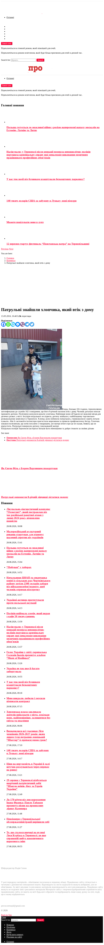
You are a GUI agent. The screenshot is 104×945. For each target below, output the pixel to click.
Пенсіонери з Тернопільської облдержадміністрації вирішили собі (27, 820)
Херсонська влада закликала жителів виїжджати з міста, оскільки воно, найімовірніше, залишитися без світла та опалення (28, 716)
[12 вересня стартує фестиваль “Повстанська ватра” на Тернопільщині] (54, 233)
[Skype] (13, 324)
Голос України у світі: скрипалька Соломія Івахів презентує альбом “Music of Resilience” (26, 655)
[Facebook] (3, 324)
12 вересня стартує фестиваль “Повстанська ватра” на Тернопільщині (47, 243)
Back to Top (6, 915)
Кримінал (10, 31)
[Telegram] (27, 324)
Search (40, 60)
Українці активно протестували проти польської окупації (25, 601)
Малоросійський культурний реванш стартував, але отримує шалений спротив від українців (25, 534)
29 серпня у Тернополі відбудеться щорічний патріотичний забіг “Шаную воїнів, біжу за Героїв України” (26, 784)
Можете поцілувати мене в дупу (25, 222)
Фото (8, 34)
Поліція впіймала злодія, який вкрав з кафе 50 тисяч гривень (28, 615)
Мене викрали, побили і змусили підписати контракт (25, 700)
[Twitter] (32, 324)
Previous (5, 249)
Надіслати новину (14, 36)
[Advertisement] (52, 285)
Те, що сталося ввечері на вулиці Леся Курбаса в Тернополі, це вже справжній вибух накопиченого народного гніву (26, 837)
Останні (10, 17)
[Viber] (22, 324)
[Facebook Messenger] (17, 324)
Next (11, 249)
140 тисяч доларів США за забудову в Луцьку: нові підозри (41, 200)
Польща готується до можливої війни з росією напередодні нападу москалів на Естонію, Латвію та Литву (26, 552)
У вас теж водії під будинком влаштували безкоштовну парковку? (45, 179)
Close (3, 917)
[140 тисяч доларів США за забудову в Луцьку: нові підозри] (54, 190)
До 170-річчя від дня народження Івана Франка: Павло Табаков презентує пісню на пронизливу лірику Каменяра (26, 804)
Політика (10, 29)
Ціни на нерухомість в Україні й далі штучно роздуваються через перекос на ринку (28, 766)
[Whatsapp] (8, 324)
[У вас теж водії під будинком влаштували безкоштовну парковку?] (54, 168)
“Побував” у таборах (18, 567)
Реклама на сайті (14, 39)
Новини (10, 26)
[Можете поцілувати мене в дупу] (54, 211)
